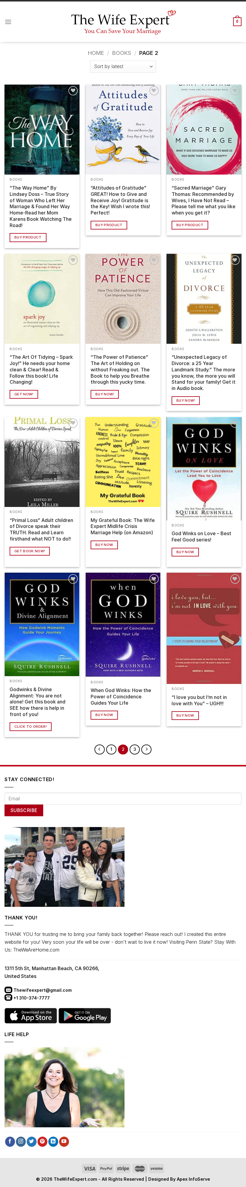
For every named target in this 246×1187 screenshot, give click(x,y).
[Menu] (8, 21)
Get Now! (24, 394)
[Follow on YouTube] (64, 1142)
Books (121, 52)
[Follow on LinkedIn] (53, 1142)
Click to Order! (30, 726)
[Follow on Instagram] (21, 1142)
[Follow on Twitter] (32, 1142)
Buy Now (104, 545)
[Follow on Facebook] (10, 1142)
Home (96, 52)
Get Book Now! (29, 551)
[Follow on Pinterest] (42, 1142)
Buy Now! (104, 394)
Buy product (28, 237)
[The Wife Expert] (123, 21)
